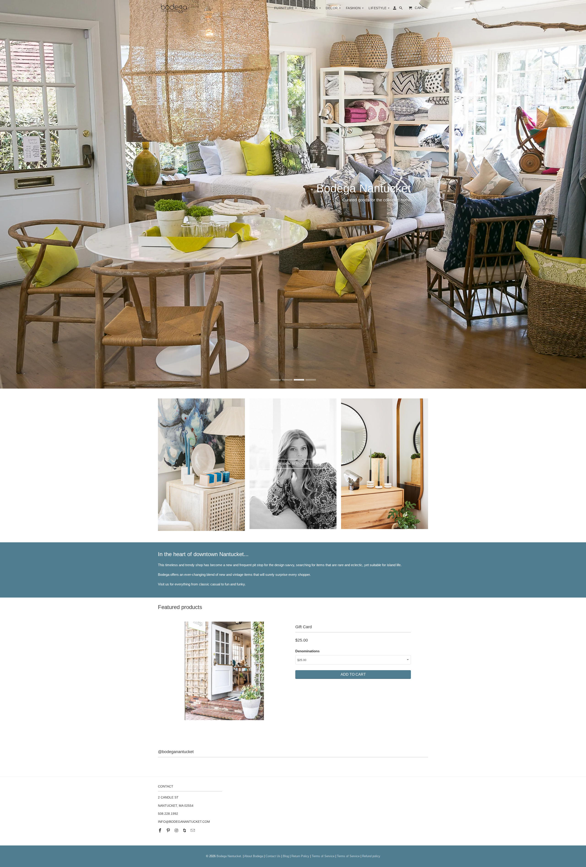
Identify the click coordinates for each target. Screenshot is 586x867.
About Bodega (253, 856)
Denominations (307, 651)
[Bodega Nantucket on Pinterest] (168, 830)
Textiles (311, 8)
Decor (333, 8)
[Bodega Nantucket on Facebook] (160, 830)
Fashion (355, 8)
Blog (286, 856)
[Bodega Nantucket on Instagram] (176, 830)
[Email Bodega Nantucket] (193, 830)
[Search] (401, 9)
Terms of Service (323, 856)
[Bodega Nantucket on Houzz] (184, 830)
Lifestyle (379, 8)
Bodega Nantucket (229, 856)
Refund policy (371, 856)
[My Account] (395, 9)
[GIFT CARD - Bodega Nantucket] (224, 671)
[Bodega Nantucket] (174, 9)
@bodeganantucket (176, 751)
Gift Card (303, 627)
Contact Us (273, 856)
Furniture (285, 8)
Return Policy (300, 856)
